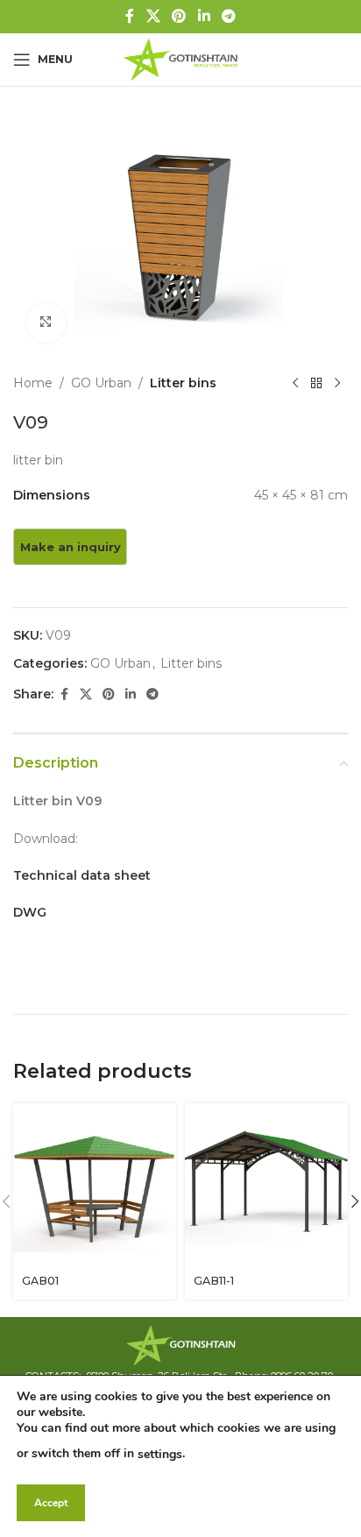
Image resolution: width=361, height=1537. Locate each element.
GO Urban (101, 383)
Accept (50, 1503)
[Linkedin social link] (204, 16)
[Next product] (337, 383)
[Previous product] (295, 383)
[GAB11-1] (266, 1184)
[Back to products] (316, 383)
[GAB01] (94, 1184)
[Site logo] (180, 59)
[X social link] (153, 16)
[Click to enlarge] (46, 323)
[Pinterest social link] (179, 16)
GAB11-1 (214, 1280)
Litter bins (183, 383)
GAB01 (40, 1280)
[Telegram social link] (228, 16)
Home (33, 383)
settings (160, 1454)
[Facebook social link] (129, 16)
